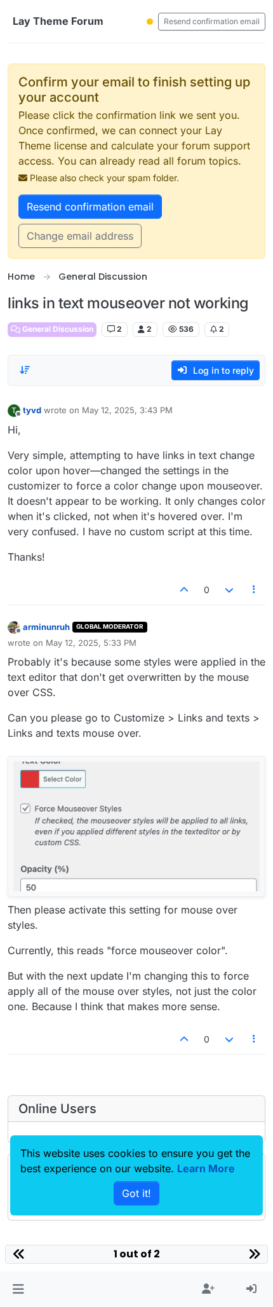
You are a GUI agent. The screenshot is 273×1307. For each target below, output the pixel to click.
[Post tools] (254, 589)
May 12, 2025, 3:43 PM (127, 410)
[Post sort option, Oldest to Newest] (24, 370)
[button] (18, 1289)
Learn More (206, 1168)
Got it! (136, 1193)
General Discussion (56, 329)
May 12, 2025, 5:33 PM (91, 643)
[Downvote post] (229, 589)
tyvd (32, 410)
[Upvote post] (184, 589)
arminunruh (46, 627)
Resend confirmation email (212, 21)
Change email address (80, 235)
